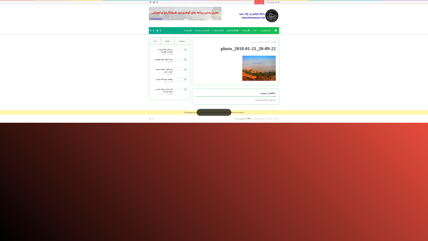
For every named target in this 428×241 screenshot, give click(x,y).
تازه (154, 41)
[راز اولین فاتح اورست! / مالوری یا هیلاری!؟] (180, 52)
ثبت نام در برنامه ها (202, 30)
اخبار (255, 30)
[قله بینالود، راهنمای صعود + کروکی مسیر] (180, 72)
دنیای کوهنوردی (266, 30)
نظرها (167, 41)
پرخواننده (182, 41)
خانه (273, 42)
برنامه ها (245, 30)
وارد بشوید (258, 100)
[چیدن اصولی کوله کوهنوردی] (180, 62)
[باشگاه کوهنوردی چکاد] (258, 16)
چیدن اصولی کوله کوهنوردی (163, 59)
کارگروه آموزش (232, 30)
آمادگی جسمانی (219, 30)
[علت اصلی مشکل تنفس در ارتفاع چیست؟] (180, 92)
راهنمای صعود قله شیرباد (164, 79)
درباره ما (187, 30)
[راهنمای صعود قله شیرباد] (180, 82)
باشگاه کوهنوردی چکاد (241, 118)
